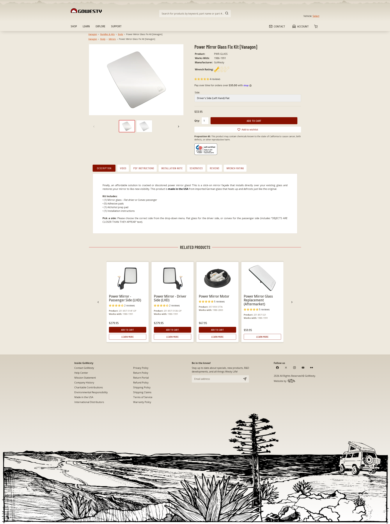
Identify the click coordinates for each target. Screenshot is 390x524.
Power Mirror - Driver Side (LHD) (170, 298)
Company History (84, 382)
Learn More (127, 336)
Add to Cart (127, 329)
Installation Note (172, 168)
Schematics (196, 168)
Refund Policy (141, 382)
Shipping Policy (142, 387)
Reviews (214, 168)
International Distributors (89, 402)
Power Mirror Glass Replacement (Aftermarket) (258, 300)
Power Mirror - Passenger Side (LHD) (125, 298)
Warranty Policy (142, 402)
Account (303, 26)
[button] (202, 79)
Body (120, 34)
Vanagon (92, 34)
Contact (279, 26)
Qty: (197, 120)
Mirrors (112, 39)
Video (123, 168)
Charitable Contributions (88, 387)
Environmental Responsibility (91, 392)
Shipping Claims (142, 392)
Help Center (81, 372)
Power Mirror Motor (214, 296)
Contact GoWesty (84, 368)
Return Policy (140, 372)
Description (104, 168)
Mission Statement (85, 377)
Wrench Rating (235, 168)
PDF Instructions (143, 168)
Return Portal (141, 377)
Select (316, 16)
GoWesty (310, 376)
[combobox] (195, 13)
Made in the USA (83, 397)
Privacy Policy (140, 368)
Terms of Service (142, 397)
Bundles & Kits (107, 34)
